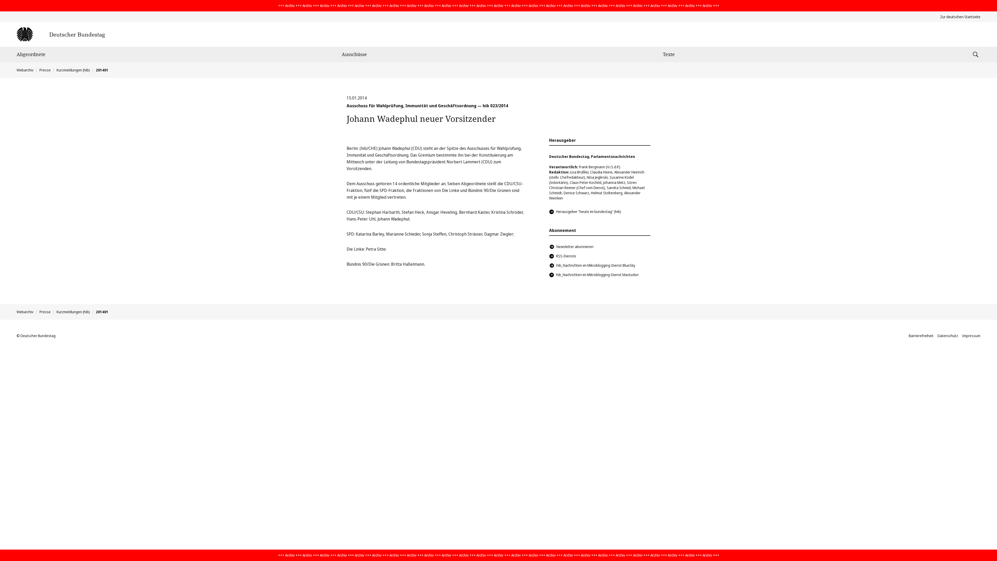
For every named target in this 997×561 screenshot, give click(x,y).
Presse (45, 70)
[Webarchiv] (61, 34)
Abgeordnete (31, 54)
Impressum (971, 335)
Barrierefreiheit (921, 335)
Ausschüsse (354, 54)
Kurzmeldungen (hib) (73, 70)
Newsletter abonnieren (575, 246)
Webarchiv (25, 70)
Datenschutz (948, 335)
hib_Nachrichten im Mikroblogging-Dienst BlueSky (595, 265)
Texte (669, 54)
